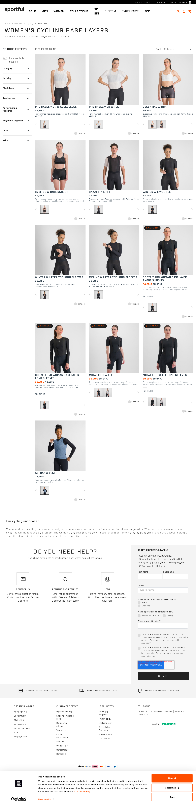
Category (7, 68)
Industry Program (22, 728)
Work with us (20, 724)
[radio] (163, 602)
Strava (168, 712)
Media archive (20, 737)
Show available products (16, 60)
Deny (172, 797)
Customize (170, 787)
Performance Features (10, 109)
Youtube (179, 712)
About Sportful (20, 712)
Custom (110, 11)
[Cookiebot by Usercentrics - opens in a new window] (18, 799)
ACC (147, 11)
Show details (44, 799)
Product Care (62, 746)
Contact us (61, 754)
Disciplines (8, 88)
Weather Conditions (13, 121)
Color (5, 130)
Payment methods (64, 712)
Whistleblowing (105, 734)
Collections (79, 11)
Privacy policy (105, 719)
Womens (18, 24)
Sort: (159, 49)
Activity (7, 78)
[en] (15, 9)
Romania (183, 2)
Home (7, 24)
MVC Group (19, 720)
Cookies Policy (82, 791)
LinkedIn (143, 715)
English (173, 2)
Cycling (30, 24)
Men (45, 11)
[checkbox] (163, 604)
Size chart (60, 742)
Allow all (172, 778)
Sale (32, 11)
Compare (82, 133)
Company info (105, 739)
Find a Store (160, 2)
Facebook (143, 712)
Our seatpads (62, 750)
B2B (16, 733)
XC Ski (96, 11)
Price (5, 140)
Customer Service (142, 2)
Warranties (61, 730)
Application (9, 98)
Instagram (156, 712)
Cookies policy (105, 723)
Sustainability (20, 716)
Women (59, 11)
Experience (130, 11)
